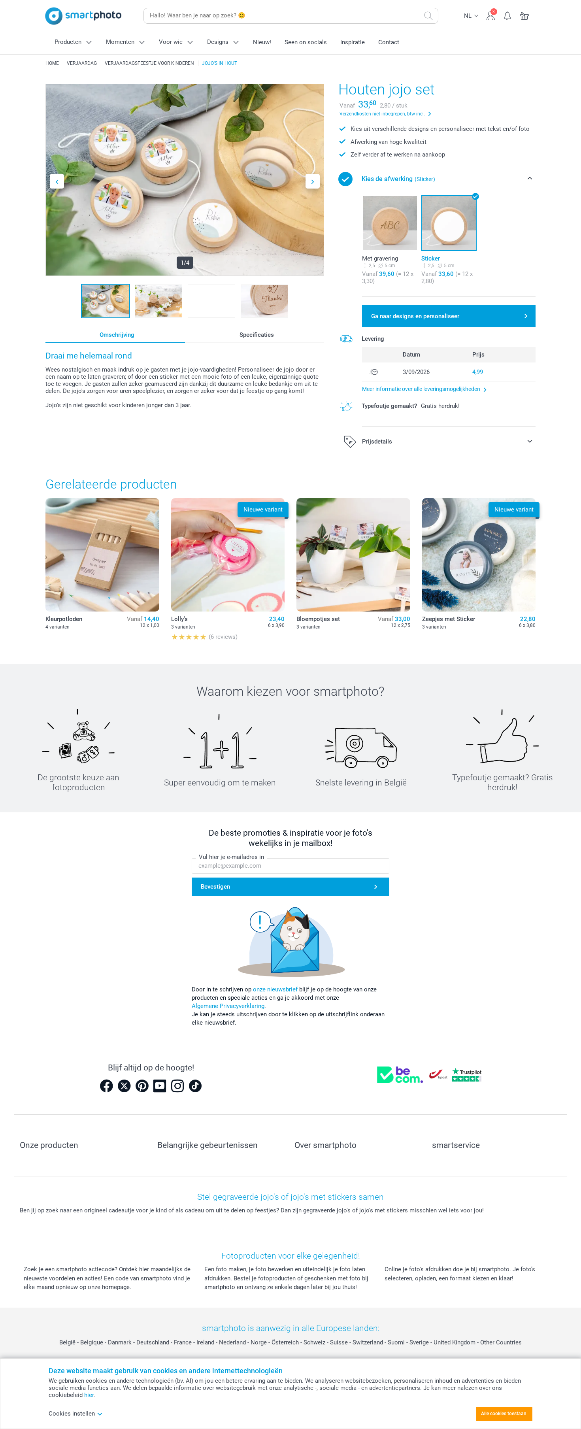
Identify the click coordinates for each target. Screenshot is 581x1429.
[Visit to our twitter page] (124, 1086)
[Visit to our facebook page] (106, 1086)
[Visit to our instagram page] (177, 1086)
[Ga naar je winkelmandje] (524, 15)
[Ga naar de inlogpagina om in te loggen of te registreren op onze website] (490, 15)
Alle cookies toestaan (503, 1413)
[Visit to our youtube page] (159, 1086)
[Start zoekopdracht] (428, 15)
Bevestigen (215, 886)
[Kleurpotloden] (102, 555)
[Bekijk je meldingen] (507, 15)
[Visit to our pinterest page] (142, 1086)
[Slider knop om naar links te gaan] (57, 181)
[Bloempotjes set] (353, 555)
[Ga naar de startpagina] (83, 16)
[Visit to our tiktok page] (195, 1086)
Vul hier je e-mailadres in (231, 857)
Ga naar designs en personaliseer (415, 316)
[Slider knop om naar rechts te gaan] (313, 181)
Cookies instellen (72, 1413)
